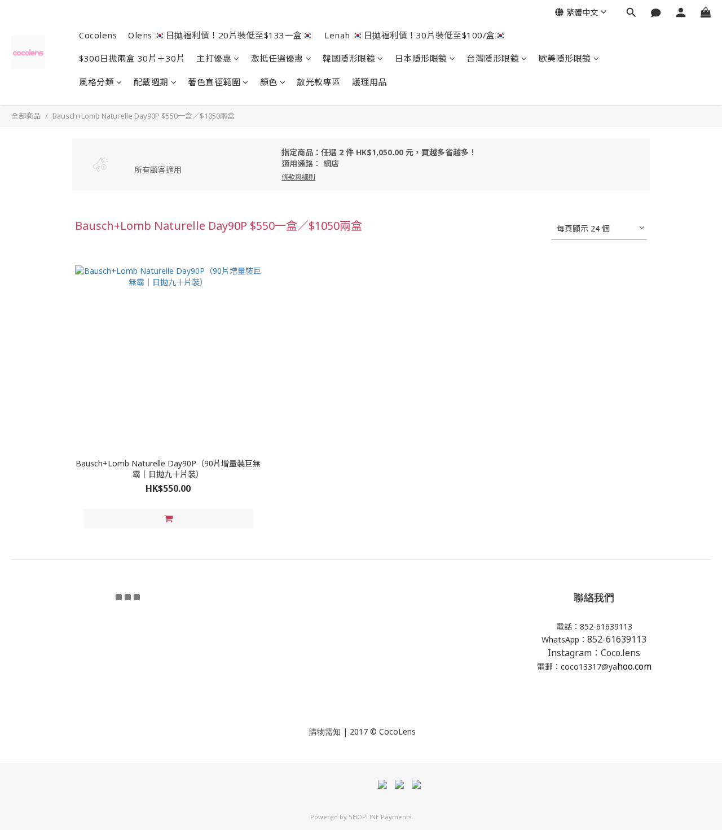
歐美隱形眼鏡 (565, 58)
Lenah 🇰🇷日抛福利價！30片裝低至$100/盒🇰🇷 (415, 35)
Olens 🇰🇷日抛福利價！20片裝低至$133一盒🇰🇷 (220, 35)
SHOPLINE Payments (380, 816)
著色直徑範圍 (214, 82)
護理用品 (369, 82)
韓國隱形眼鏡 (349, 58)
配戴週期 (151, 82)
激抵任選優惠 (277, 58)
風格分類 (96, 82)
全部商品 (26, 116)
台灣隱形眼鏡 (492, 58)
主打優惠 (213, 58)
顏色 (269, 82)
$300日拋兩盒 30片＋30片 (132, 58)
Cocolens (98, 35)
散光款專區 (319, 82)
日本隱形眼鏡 (421, 58)
